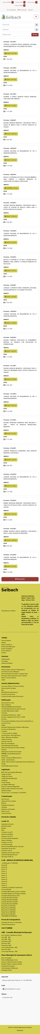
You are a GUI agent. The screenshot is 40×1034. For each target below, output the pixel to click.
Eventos (3, 653)
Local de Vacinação (6, 844)
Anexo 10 (4, 869)
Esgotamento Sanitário (8, 966)
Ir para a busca (32, 2)
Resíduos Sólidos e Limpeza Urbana (11, 964)
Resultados (21, 579)
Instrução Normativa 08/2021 (9, 904)
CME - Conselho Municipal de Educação (16, 932)
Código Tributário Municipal (9, 778)
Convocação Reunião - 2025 (9, 947)
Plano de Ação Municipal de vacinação (12, 846)
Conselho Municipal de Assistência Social (13, 709)
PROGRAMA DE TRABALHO (9, 916)
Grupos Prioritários (6, 840)
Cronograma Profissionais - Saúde (11, 715)
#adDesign (20, 1030)
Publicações (6, 700)
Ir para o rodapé (20, 5)
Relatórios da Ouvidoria (8, 809)
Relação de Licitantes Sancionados (11, 751)
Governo (4, 656)
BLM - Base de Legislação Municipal (11, 772)
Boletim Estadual (6, 826)
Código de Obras (6, 774)
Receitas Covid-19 (6, 850)
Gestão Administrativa (10, 683)
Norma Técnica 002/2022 (8, 908)
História (3, 642)
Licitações (4, 731)
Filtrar (35, 34)
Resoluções (4, 756)
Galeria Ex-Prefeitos (7, 663)
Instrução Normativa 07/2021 (9, 902)
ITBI (2, 690)
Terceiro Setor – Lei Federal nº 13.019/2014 (13, 793)
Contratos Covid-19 (7, 832)
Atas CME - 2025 (6, 937)
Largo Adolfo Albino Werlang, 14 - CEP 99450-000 (17, 980)
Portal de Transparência (10, 920)
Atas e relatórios (6, 705)
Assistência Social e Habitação (10, 671)
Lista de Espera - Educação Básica (11, 735)
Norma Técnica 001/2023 (8, 906)
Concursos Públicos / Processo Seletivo (12, 686)
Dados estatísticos (6, 644)
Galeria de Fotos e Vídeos (8, 801)
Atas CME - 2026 (6, 939)
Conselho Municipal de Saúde (10, 711)
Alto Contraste (23, 10)
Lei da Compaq (5, 782)
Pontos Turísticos (6, 651)
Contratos (4, 713)
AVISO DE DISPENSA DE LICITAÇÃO (11, 707)
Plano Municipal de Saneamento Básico (16, 955)
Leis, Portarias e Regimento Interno (11, 935)
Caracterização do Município (9, 968)
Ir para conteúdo (8, 2)
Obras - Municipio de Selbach (9, 737)
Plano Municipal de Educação (9, 745)
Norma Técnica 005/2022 (8, 914)
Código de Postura (6, 776)
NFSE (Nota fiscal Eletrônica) (9, 692)
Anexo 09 (4, 867)
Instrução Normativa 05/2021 (9, 898)
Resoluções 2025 (6, 941)
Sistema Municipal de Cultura (9, 766)
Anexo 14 (4, 877)
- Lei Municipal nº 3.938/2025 (9, 863)
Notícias (3, 803)
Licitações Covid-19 (7, 842)
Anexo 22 (4, 885)
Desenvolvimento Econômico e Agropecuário (14, 674)
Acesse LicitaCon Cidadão (9, 733)
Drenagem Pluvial (6, 970)
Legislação (5, 769)
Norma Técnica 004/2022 (8, 912)
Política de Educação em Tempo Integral (12, 747)
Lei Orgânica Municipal (7, 784)
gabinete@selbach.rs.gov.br (12, 989)
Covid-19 (5, 821)
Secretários (4, 661)
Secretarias (5, 667)
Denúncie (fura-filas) (7, 834)
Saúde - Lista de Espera (8, 760)
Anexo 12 (4, 873)
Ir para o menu (20, 2)
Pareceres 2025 (5, 943)
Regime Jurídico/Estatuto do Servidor (12, 788)
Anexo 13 (4, 875)
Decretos (4, 719)
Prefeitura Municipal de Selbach (11, 17)
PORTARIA (12, 188)
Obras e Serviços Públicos (8, 678)
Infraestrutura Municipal (8, 646)
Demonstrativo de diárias (8, 688)
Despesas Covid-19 (6, 836)
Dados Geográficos (7, 649)
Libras (31, 10)
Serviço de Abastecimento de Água (11, 962)
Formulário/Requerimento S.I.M (10, 895)
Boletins (3, 828)
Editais (3, 725)
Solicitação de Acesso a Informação (11, 922)
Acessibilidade (12, 10)
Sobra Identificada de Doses (9, 854)
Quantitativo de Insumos (8, 848)
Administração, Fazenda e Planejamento (13, 669)
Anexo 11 (4, 871)
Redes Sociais (5, 811)
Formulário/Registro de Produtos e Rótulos (13, 893)
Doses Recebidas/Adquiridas (9, 838)
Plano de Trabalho (6, 958)
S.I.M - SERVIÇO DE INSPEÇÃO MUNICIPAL (17, 860)
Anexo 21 (4, 883)
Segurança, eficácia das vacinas (10, 852)
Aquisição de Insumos (7, 824)
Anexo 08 (4, 865)
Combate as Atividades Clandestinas (12, 887)
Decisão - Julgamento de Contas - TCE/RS (13, 717)
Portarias (4, 749)
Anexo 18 (4, 879)
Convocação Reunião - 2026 (9, 951)
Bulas (2, 830)
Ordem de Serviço (6, 739)
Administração (5, 659)
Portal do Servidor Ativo (8, 694)
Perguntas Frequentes (7, 805)
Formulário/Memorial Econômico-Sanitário (13, 891)
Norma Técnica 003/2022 (8, 910)
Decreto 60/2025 (6, 889)
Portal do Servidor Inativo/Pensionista (12, 696)
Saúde (3, 680)
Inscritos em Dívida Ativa (8, 729)
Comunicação (6, 796)
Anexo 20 (4, 881)
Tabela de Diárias (6, 790)
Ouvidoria (4, 807)
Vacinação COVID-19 (7, 857)
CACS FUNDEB (6, 928)
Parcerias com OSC (6, 741)
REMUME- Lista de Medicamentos (11, 754)
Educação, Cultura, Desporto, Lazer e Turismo (14, 676)
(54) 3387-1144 (8, 997)
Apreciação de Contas (7, 703)
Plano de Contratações (8, 743)
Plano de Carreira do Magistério (10, 786)
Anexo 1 (11, 53)
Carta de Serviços (6, 813)
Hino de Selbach (6, 640)
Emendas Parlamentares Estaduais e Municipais (15, 727)
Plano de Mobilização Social (9, 960)
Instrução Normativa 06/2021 (9, 900)
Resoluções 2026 (6, 945)
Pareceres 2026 (5, 949)
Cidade (4, 638)
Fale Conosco (5, 799)
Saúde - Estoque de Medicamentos (11, 758)
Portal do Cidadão (8, 817)
